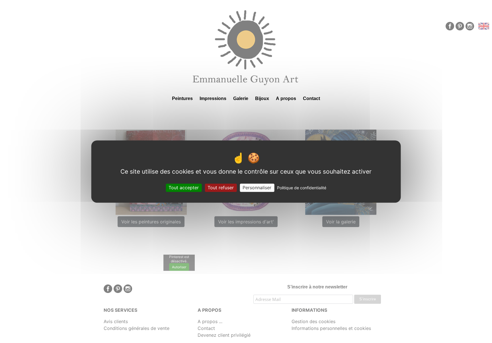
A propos (286, 98)
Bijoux (262, 98)
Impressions (213, 98)
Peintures (182, 98)
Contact (311, 98)
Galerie (240, 98)
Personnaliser (257, 187)
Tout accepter (184, 187)
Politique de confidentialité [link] (301, 187)
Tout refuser (221, 187)
